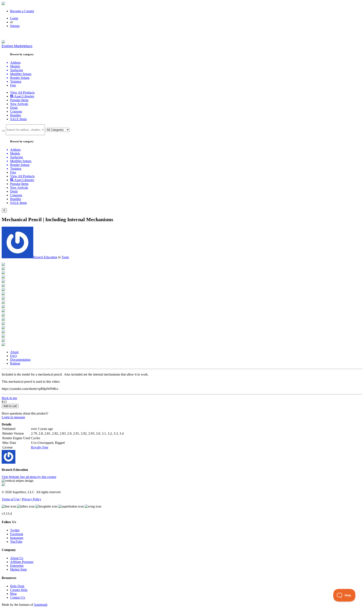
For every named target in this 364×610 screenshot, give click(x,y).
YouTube (16, 541)
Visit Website (11, 477)
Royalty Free (39, 447)
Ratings (15, 363)
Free (13, 85)
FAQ (13, 356)
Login (14, 18)
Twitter (15, 530)
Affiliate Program (21, 562)
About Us (16, 558)
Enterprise (17, 565)
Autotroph (40, 604)
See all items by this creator (38, 477)
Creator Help (18, 590)
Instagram (16, 538)
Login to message (13, 417)
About (14, 352)
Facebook (16, 534)
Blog (13, 593)
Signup (15, 26)
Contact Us (17, 597)
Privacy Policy (31, 499)
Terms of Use (11, 499)
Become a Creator (22, 11)
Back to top (9, 398)
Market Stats (18, 569)
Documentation (20, 359)
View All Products (22, 92)
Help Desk (17, 586)
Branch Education (45, 257)
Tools (65, 257)
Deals (14, 107)
